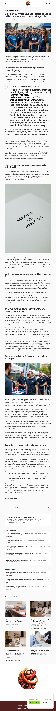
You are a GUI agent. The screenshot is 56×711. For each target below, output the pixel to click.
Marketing (11, 10)
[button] (5, 3)
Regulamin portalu (16, 695)
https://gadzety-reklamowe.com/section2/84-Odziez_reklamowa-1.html (25, 97)
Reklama (16, 10)
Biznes (6, 10)
